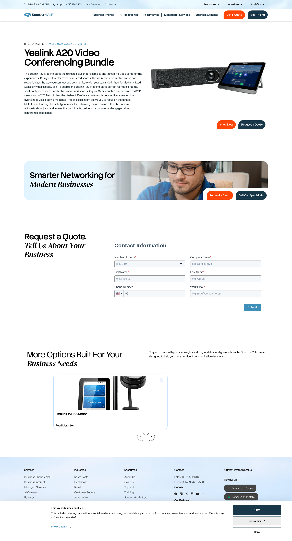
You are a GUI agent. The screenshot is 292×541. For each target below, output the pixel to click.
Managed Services (35, 487)
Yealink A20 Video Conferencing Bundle (68, 44)
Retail (77, 487)
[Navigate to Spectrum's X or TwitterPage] (186, 494)
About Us (129, 477)
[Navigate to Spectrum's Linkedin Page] (181, 494)
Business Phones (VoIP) (38, 477)
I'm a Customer (93, 4)
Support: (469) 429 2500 (68, 4)
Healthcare (80, 482)
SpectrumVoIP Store (136, 497)
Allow (257, 509)
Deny (257, 532)
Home (27, 44)
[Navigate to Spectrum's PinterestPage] (202, 494)
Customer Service (84, 492)
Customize (255, 521)
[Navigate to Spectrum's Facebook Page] (175, 494)
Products (39, 44)
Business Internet (34, 482)
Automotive (81, 497)
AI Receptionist (129, 14)
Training (129, 492)
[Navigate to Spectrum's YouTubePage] (197, 494)
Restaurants (81, 477)
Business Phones (103, 14)
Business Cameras (207, 14)
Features (29, 497)
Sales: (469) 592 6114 (38, 4)
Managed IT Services (177, 14)
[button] (212, 4)
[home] (39, 15)
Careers (129, 482)
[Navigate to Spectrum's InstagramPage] (192, 494)
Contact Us (110, 4)
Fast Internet (151, 14)
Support (129, 487)
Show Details (59, 526)
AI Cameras (31, 492)
